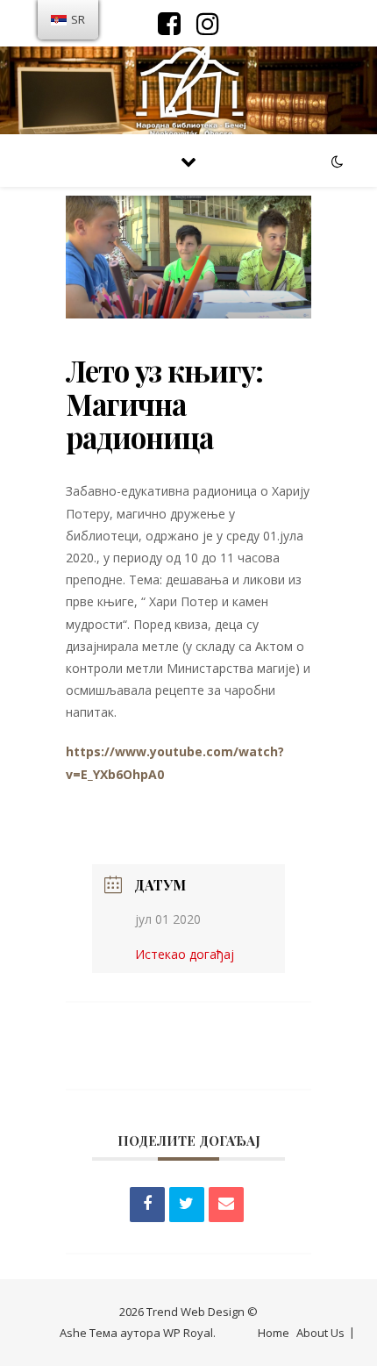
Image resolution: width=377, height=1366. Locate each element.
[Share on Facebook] (147, 1204)
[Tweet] (186, 1204)
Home (273, 1333)
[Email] (226, 1204)
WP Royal (188, 1333)
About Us (320, 1333)
